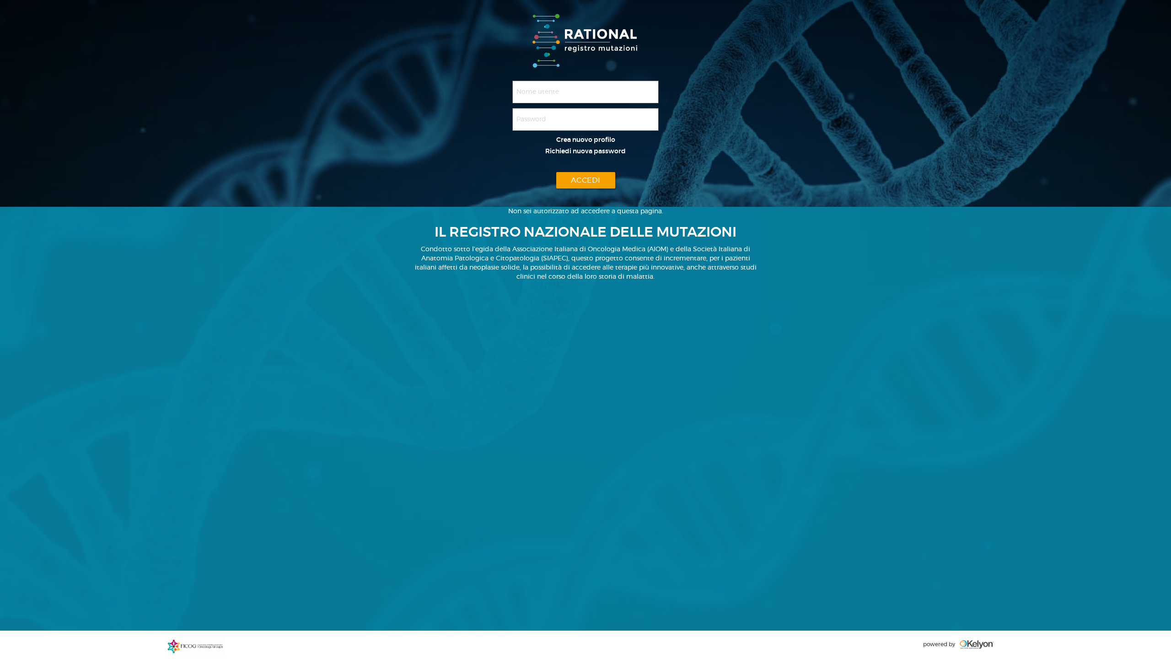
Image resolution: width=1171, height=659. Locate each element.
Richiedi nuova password (585, 151)
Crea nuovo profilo (585, 140)
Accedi (586, 180)
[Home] (586, 39)
